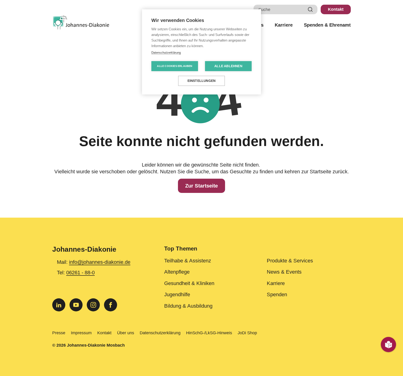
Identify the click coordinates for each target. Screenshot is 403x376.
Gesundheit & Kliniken (189, 283)
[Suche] (310, 9)
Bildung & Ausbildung (188, 306)
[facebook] (110, 304)
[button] (257, 251)
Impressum (81, 332)
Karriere (284, 25)
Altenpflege (177, 272)
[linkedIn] (58, 304)
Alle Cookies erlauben (174, 66)
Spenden (277, 294)
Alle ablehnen (228, 66)
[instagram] (93, 304)
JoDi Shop (247, 332)
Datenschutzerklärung (160, 332)
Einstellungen (202, 81)
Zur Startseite (201, 185)
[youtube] (76, 304)
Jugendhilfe (177, 294)
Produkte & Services (290, 261)
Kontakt (336, 9)
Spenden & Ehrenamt (327, 25)
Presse (58, 332)
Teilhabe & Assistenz (187, 261)
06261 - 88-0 (80, 272)
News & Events (284, 272)
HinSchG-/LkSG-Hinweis (209, 332)
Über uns (125, 332)
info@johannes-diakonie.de (99, 262)
